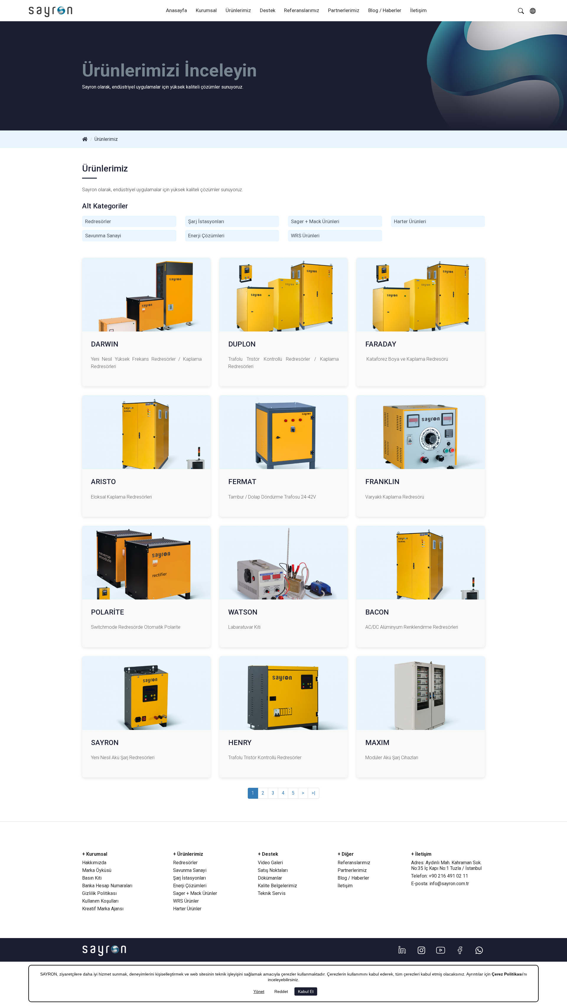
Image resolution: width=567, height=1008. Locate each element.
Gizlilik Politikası (99, 893)
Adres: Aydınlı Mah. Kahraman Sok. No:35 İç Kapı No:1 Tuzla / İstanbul (446, 865)
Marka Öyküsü (96, 870)
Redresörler (98, 221)
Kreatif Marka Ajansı (102, 908)
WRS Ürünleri (305, 235)
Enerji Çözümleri (206, 235)
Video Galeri (270, 862)
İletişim (418, 10)
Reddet (281, 991)
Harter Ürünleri (410, 221)
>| (313, 793)
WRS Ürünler (186, 901)
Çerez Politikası (507, 974)
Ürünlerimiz (238, 10)
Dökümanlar (270, 878)
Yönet (258, 991)
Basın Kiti (92, 878)
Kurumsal (206, 10)
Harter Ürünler (187, 908)
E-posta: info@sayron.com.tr (440, 883)
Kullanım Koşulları (100, 901)
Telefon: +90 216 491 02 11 (439, 876)
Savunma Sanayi (103, 235)
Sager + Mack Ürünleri (315, 221)
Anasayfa (176, 10)
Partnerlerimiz (343, 10)
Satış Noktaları (273, 870)
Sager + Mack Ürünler (195, 893)
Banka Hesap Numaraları (107, 885)
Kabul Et (306, 991)
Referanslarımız (301, 10)
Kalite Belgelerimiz (277, 885)
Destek (267, 10)
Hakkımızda (94, 862)
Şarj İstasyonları (206, 221)
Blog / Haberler (384, 10)
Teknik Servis (272, 893)
